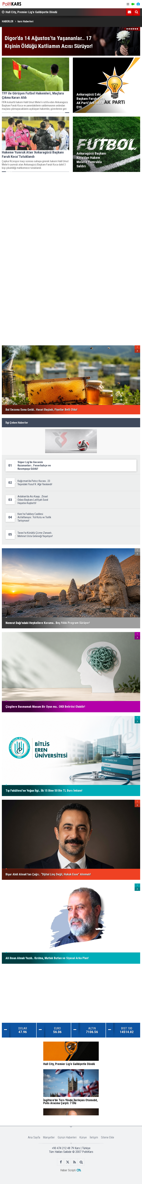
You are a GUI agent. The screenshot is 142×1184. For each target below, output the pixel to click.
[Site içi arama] (136, 12)
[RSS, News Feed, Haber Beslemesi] (74, 1162)
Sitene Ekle (107, 1137)
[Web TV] (133, 4)
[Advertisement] (71, 201)
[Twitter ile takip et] (67, 1162)
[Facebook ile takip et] (60, 1162)
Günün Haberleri (67, 1137)
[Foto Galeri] (138, 4)
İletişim (94, 1137)
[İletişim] (129, 12)
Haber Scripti (68, 1170)
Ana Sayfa (34, 1137)
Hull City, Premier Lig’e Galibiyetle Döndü (31, 12)
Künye (83, 1137)
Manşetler (49, 1137)
